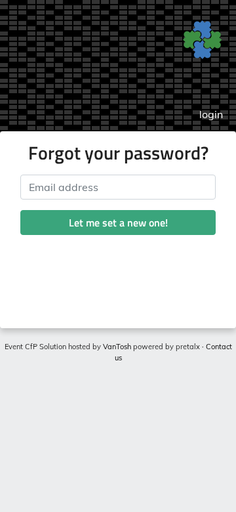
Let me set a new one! (118, 222)
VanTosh (117, 346)
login (211, 114)
